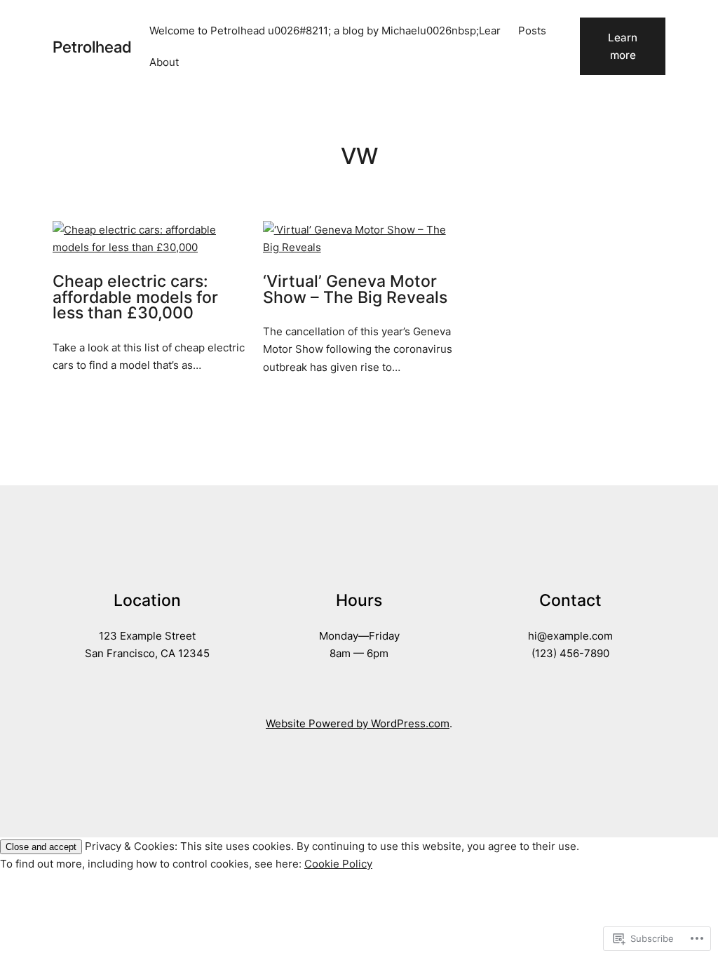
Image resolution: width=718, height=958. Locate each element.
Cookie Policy (338, 863)
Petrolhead (92, 46)
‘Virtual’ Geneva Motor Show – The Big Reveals (355, 289)
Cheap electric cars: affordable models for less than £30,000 (135, 297)
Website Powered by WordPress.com (357, 723)
